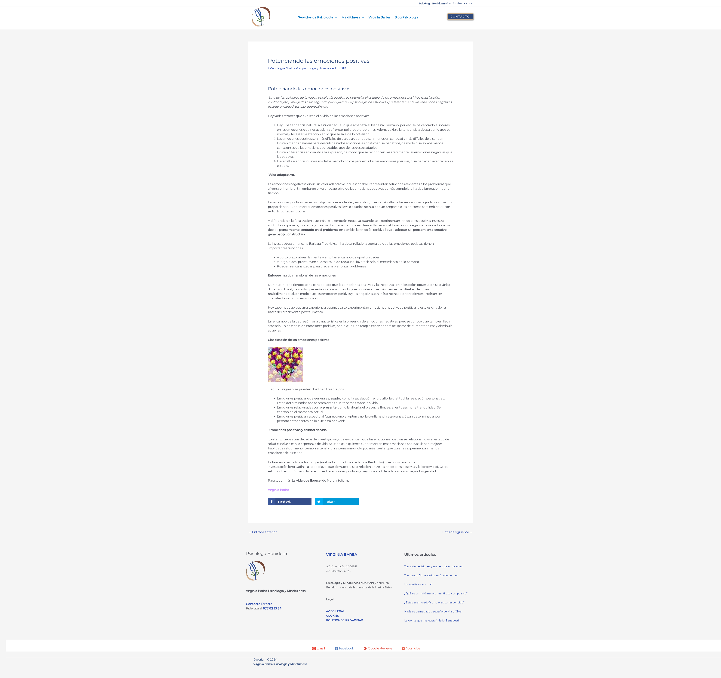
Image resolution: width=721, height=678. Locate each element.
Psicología (277, 68)
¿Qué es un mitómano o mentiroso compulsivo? (436, 593)
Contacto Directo (259, 604)
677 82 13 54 (272, 608)
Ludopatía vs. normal (417, 584)
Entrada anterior (262, 532)
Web (289, 68)
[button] (460, 16)
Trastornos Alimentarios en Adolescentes (431, 575)
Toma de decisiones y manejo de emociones (433, 566)
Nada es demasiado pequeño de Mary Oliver (433, 611)
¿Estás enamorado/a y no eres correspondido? (434, 602)
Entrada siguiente (457, 532)
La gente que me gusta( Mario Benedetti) (431, 620)
